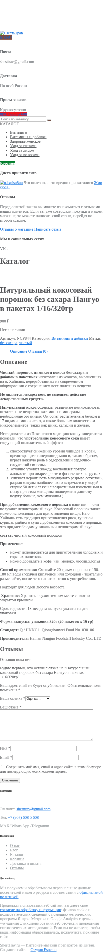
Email (6, 757)
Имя (5, 748)
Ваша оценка (12, 698)
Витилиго (18, 132)
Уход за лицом (22, 150)
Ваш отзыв (11, 707)
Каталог (17, 854)
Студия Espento (43, 950)
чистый (25, 343)
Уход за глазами (23, 146)
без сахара (8, 343)
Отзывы (16, 25)
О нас (14, 9)
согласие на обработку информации (30, 910)
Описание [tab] (18, 351)
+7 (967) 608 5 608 (23, 817)
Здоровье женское (25, 141)
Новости (16, 21)
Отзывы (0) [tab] (38, 351)
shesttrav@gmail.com (33, 809)
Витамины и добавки (28, 137)
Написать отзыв (48, 229)
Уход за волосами (25, 155)
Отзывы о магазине (16, 229)
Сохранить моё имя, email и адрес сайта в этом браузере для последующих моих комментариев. (50, 769)
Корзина (7, 163)
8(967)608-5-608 (13, 114)
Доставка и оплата (24, 13)
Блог (13, 17)
